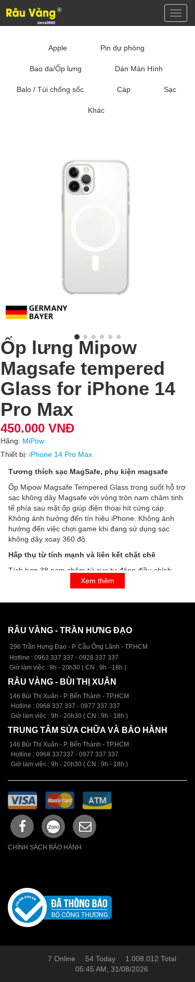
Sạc (170, 89)
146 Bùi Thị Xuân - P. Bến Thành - (57, 744)
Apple (57, 48)
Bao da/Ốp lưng (56, 68)
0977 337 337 (99, 754)
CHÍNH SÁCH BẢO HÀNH (45, 847)
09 (39, 706)
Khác (96, 110)
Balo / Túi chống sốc (50, 89)
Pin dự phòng (122, 48)
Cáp (124, 89)
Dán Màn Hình (139, 68)
